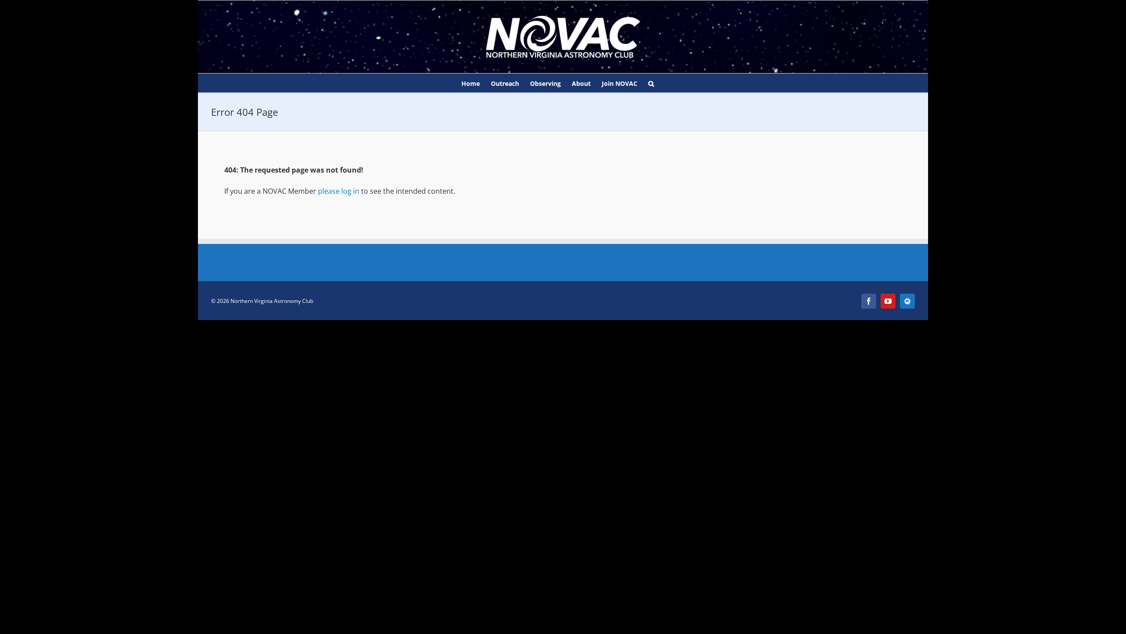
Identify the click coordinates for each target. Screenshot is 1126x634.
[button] (651, 83)
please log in (338, 191)
